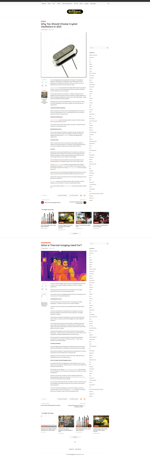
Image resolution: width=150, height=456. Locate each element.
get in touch (71, 389)
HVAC (90, 123)
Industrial (91, 125)
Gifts (90, 107)
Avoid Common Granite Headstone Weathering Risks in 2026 (44, 101)
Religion (90, 159)
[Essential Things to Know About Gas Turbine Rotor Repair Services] (66, 218)
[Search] (108, 3)
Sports (90, 177)
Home (90, 116)
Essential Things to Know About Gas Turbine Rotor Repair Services (65, 226)
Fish (90, 95)
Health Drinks (91, 114)
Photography (91, 155)
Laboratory (91, 134)
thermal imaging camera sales (78, 377)
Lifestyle (90, 139)
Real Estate (91, 157)
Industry (90, 127)
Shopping (91, 170)
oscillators (66, 135)
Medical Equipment (93, 141)
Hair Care (91, 109)
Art (89, 59)
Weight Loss (91, 198)
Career (90, 68)
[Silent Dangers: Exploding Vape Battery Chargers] (101, 218)
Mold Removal (92, 143)
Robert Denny (45, 248)
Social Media (91, 173)
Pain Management (92, 150)
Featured (91, 91)
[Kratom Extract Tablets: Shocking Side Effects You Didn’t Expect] (44, 298)
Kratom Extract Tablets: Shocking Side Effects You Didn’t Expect (44, 304)
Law (90, 136)
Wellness (91, 200)
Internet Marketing (92, 132)
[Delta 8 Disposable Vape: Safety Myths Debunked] (49, 218)
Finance (90, 93)
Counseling (91, 77)
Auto (90, 61)
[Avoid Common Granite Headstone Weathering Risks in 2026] (44, 95)
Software (91, 175)
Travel (90, 186)
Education (91, 82)
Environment (91, 86)
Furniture (91, 102)
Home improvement (93, 120)
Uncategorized (92, 189)
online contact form (72, 167)
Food (90, 100)
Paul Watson (45, 29)
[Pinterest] (42, 85)
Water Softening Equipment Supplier (96, 193)
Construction (91, 75)
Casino (90, 71)
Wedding (91, 195)
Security (90, 161)
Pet (89, 152)
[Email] (46, 85)
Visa (90, 191)
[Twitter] (46, 82)
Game (90, 105)
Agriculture (91, 57)
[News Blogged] (75, 11)
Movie (90, 145)
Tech (90, 179)
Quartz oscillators (54, 120)
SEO (90, 166)
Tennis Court (91, 182)
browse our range (58, 164)
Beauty (90, 64)
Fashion (90, 89)
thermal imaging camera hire (71, 369)
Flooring (90, 98)
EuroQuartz (53, 181)
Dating (90, 80)
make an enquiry (68, 186)
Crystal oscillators (54, 87)
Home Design (91, 118)
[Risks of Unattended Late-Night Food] (84, 218)
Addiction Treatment (93, 55)
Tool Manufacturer (92, 184)
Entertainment (92, 84)
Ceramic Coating (92, 73)
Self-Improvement (92, 164)
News (90, 148)
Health (90, 111)
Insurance (91, 130)
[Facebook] (42, 82)
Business (43, 21)
